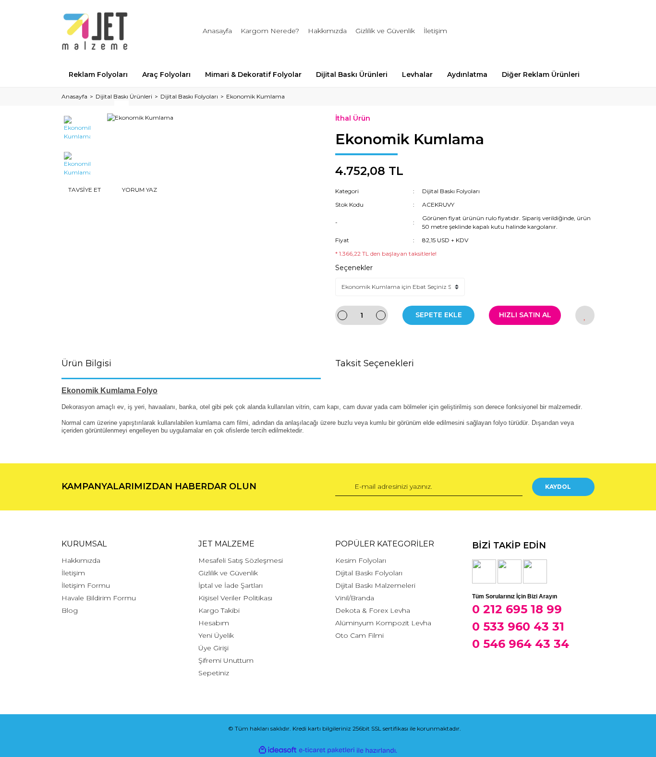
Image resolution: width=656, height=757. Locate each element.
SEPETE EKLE (438, 314)
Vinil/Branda (354, 598)
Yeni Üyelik (216, 635)
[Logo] (94, 31)
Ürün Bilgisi (86, 363)
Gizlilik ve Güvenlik (385, 30)
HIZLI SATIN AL (525, 314)
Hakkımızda (327, 30)
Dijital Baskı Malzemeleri (375, 585)
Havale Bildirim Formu (98, 598)
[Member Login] (533, 31)
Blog (69, 610)
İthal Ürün (352, 118)
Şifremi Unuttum (226, 660)
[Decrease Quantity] (342, 315)
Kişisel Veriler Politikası (235, 598)
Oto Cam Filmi (359, 635)
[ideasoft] (277, 750)
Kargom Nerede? (270, 30)
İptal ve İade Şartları (230, 585)
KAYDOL (558, 486)
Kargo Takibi (219, 610)
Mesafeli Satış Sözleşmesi (240, 560)
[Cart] (583, 31)
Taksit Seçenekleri (374, 363)
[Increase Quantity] (381, 315)
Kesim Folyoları (360, 560)
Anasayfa (217, 30)
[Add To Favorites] (585, 315)
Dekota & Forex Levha (372, 610)
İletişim (435, 30)
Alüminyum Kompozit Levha (383, 623)
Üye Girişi (213, 648)
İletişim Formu (85, 585)
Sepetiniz (213, 673)
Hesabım (213, 623)
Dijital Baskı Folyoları (451, 191)
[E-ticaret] (327, 750)
